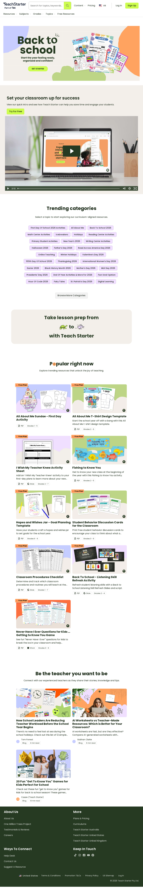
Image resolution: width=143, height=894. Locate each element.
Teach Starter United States (88, 835)
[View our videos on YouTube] (88, 855)
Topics (49, 13)
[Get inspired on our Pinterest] (93, 855)
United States (29, 875)
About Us (9, 818)
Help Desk (9, 855)
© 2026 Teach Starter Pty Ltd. (124, 880)
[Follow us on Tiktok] (75, 855)
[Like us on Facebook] (84, 855)
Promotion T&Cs (73, 875)
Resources (9, 13)
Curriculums (79, 824)
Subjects (24, 13)
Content (79, 5)
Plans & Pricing (81, 818)
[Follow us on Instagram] (80, 855)
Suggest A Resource (15, 866)
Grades (37, 13)
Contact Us (10, 861)
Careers (8, 835)
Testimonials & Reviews (16, 829)
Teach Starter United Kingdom (90, 840)
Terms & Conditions (51, 875)
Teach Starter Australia (86, 829)
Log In (121, 875)
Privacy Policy (91, 875)
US (104, 5)
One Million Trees (17, 824)
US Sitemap (108, 875)
